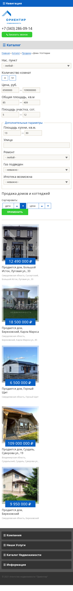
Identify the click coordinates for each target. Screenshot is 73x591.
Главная (6, 53)
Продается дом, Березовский (12, 512)
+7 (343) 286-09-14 (17, 28)
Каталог (16, 53)
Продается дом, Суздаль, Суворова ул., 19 (18, 451)
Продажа (26, 53)
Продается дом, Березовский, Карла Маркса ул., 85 (20, 331)
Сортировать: (10, 200)
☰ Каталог (12, 45)
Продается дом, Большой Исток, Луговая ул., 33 (19, 269)
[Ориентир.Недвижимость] (14, 16)
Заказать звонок (18, 34)
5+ (12, 77)
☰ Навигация (12, 3)
